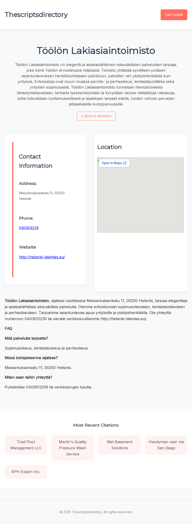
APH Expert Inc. (25, 471)
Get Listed (174, 14)
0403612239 (29, 227)
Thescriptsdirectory (36, 15)
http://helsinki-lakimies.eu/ (42, 257)
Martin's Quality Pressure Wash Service (73, 447)
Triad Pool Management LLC (25, 444)
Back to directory (96, 116)
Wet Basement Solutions (119, 444)
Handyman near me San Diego (166, 444)
